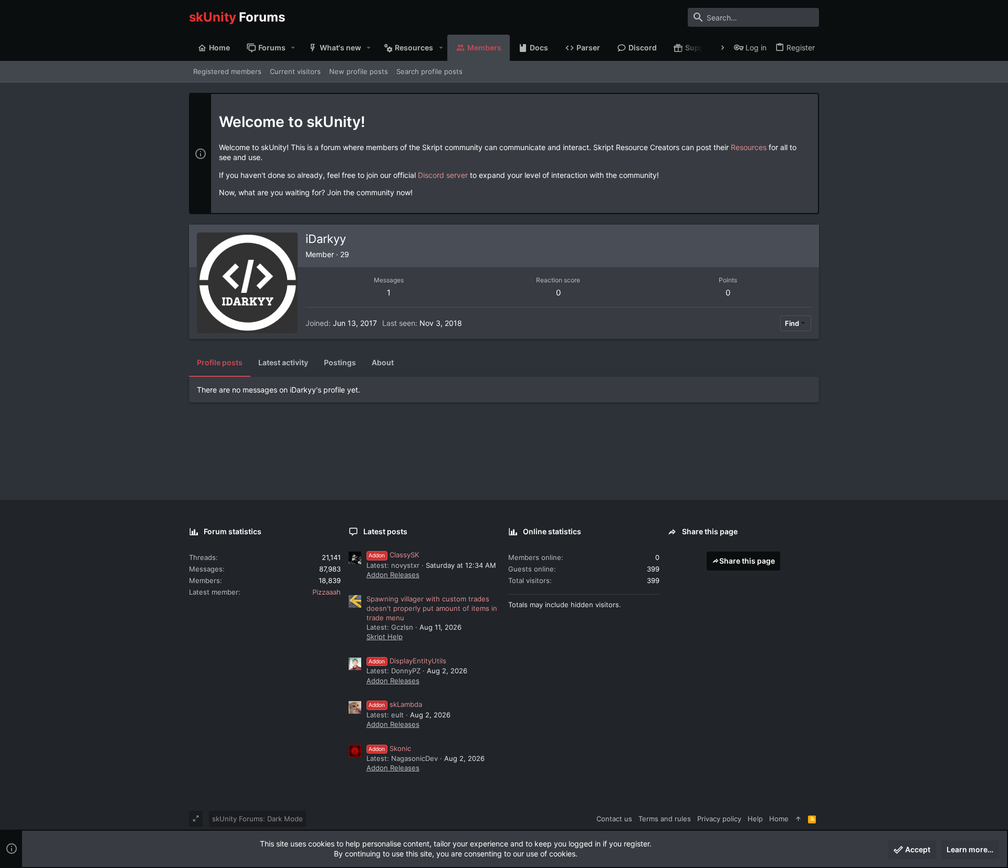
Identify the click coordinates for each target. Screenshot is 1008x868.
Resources (748, 147)
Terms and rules (664, 818)
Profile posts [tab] (220, 362)
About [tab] (383, 362)
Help (755, 818)
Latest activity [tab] (283, 362)
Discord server (443, 175)
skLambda (395, 704)
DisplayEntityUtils (407, 661)
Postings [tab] (340, 362)
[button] (293, 48)
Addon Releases (392, 574)
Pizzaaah (326, 592)
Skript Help (384, 636)
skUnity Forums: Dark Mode (257, 818)
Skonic (390, 748)
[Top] (798, 819)
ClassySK (394, 555)
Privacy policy (719, 818)
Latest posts (385, 531)
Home (779, 818)
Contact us (614, 818)
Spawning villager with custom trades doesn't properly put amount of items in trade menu (431, 608)
